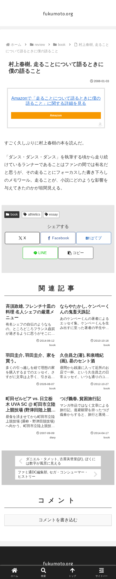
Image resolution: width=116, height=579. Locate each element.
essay (53, 214)
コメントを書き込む (58, 520)
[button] (75, 253)
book (14, 214)
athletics (34, 214)
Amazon (56, 115)
